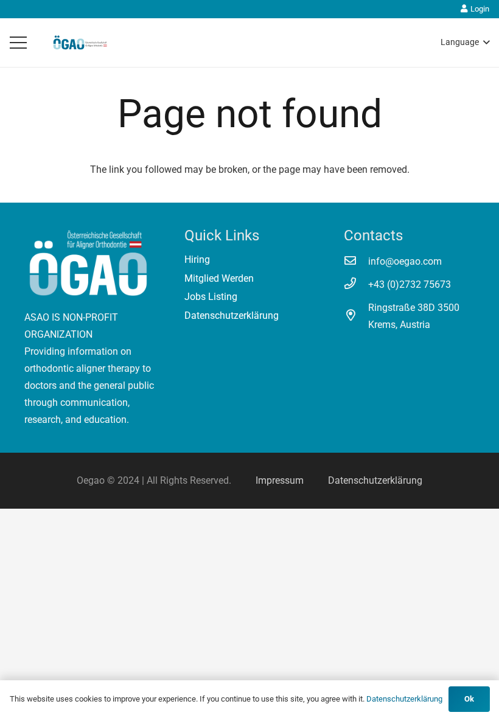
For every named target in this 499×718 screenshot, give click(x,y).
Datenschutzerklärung (231, 315)
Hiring (197, 259)
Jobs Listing (210, 296)
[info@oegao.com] (356, 261)
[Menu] (18, 42)
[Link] (80, 43)
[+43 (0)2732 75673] (356, 284)
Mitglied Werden (219, 278)
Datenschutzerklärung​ (375, 480)
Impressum (280, 480)
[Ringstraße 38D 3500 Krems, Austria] (356, 316)
